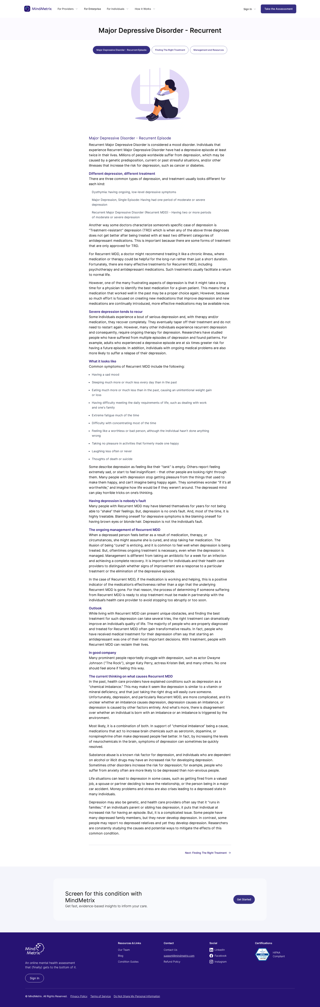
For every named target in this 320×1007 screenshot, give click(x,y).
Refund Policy (172, 961)
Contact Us (170, 949)
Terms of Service (100, 996)
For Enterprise (92, 8)
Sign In (34, 978)
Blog (120, 955)
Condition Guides (128, 961)
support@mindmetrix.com (179, 955)
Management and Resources (209, 49)
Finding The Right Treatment (170, 49)
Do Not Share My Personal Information (137, 996)
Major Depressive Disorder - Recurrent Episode (121, 49)
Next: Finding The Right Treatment (206, 852)
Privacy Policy (78, 996)
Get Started (244, 899)
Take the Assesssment (278, 8)
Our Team (124, 949)
